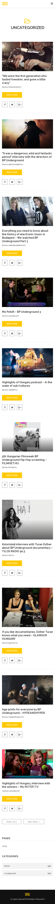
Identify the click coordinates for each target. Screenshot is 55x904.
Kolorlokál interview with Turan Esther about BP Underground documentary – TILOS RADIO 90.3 (27, 548)
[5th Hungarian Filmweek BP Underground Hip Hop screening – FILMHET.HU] (27, 437)
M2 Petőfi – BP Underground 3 (21, 311)
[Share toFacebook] (4, 104)
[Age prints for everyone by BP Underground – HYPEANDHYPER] (27, 690)
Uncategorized (10, 873)
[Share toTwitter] (12, 104)
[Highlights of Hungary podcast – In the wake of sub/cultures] (27, 363)
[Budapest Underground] (27, 894)
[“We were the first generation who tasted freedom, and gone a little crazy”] (27, 56)
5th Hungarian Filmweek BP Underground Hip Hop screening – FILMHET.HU (24, 460)
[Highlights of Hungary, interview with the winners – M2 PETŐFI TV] (27, 764)
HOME (4, 846)
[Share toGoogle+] (19, 104)
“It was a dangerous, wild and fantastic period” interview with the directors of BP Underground (27, 157)
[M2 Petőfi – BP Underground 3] (27, 292)
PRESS (7, 866)
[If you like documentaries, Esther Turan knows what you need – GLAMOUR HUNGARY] (27, 607)
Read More (12, 95)
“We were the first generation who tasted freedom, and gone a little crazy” (24, 79)
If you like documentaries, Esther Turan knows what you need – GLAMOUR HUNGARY (27, 635)
